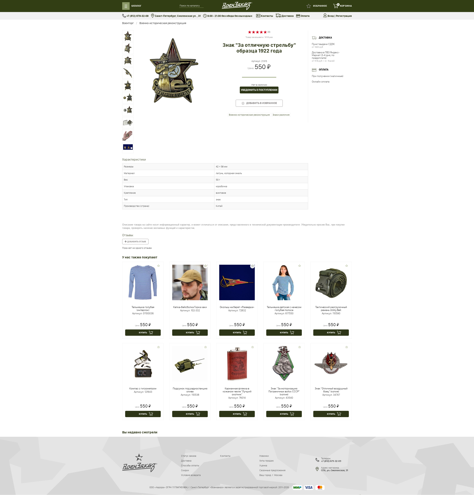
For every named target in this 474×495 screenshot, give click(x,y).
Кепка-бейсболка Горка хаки (190, 307)
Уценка (263, 465)
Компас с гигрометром (142, 388)
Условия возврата (191, 475)
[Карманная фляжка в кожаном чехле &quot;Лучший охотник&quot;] (237, 363)
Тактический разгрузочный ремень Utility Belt (331, 308)
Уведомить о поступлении (259, 90)
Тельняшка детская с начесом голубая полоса (284, 308)
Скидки (185, 470)
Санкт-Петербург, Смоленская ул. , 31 (177, 16)
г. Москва (277, 475)
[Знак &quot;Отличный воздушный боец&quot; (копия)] (331, 363)
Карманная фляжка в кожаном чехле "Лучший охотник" (237, 391)
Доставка (287, 16)
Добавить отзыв (136, 241)
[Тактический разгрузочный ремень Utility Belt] (331, 282)
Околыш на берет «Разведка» (237, 307)
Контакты (266, 16)
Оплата (305, 16)
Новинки (264, 455)
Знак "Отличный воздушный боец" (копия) (331, 390)
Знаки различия (281, 114)
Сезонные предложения (272, 470)
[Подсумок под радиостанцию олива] (190, 363)
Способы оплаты (190, 465)
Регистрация (344, 16)
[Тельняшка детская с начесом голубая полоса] (284, 282)
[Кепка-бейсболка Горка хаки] (190, 282)
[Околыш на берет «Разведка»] (237, 282)
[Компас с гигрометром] (143, 363)
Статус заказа (188, 455)
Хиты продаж (266, 460)
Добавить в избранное (261, 103)
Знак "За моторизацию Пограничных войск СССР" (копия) (284, 391)
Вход (331, 16)
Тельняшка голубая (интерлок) (143, 308)
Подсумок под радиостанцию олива (190, 390)
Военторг (128, 23)
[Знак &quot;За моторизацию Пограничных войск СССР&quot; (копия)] (284, 363)
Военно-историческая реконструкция (162, 23)
